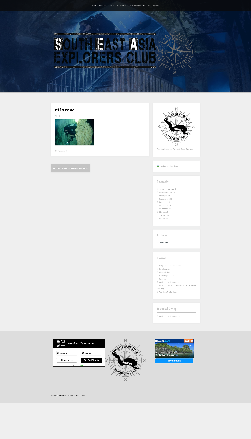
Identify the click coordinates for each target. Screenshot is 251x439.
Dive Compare (164, 269)
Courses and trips (166, 192)
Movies (162, 212)
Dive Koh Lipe (164, 272)
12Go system (81, 365)
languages (163, 202)
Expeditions (164, 199)
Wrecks (162, 218)
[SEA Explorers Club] (125, 51)
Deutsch (165, 205)
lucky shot (163, 279)
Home (94, 5)
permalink (63, 151)
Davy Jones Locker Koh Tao (170, 265)
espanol (165, 209)
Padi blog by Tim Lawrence (169, 282)
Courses (123, 5)
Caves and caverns (166, 189)
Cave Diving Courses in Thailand (71, 168)
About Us (102, 5)
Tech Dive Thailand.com (168, 292)
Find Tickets (93, 360)
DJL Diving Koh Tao (166, 275)
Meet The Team (153, 5)
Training (162, 215)
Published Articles (137, 5)
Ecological (163, 195)
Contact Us (113, 5)
